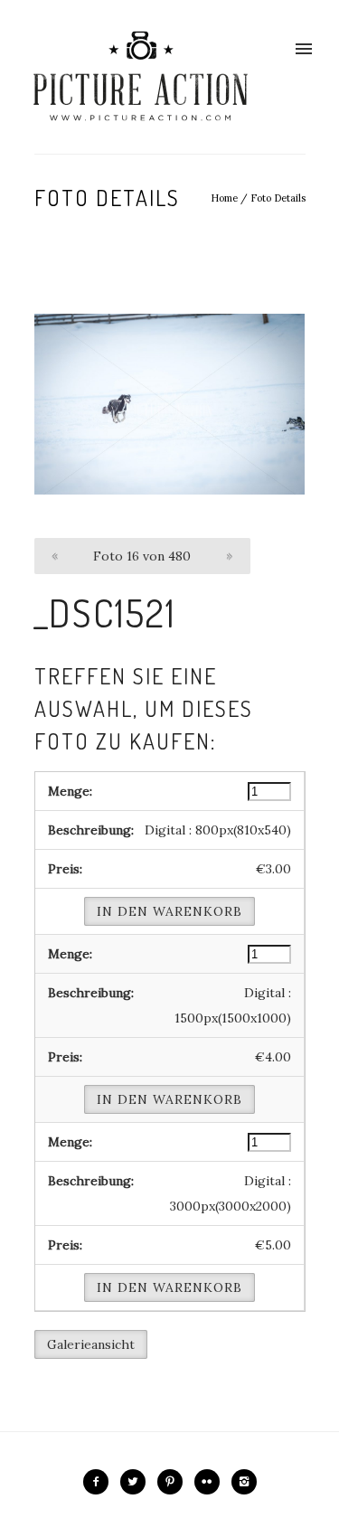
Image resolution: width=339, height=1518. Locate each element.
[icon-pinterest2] (174, 1481)
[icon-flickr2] (211, 1481)
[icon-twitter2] (137, 1481)
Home (224, 198)
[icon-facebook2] (100, 1481)
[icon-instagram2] (244, 1481)
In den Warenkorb (169, 911)
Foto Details (278, 198)
